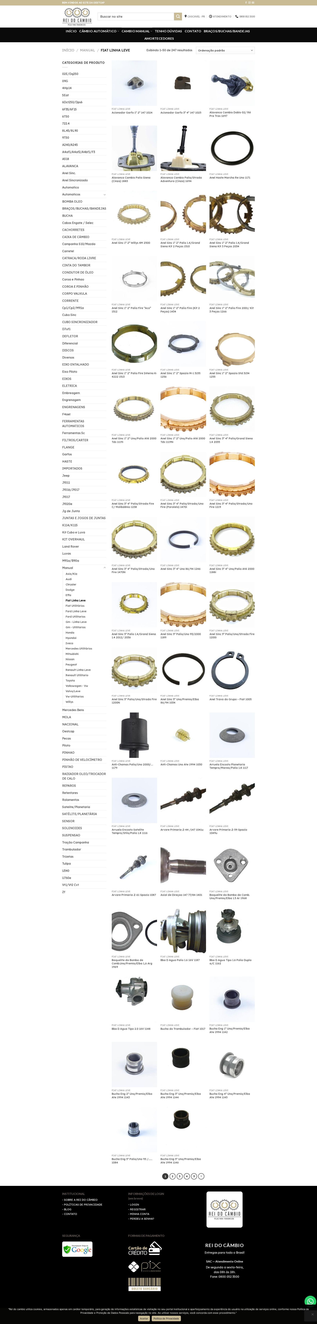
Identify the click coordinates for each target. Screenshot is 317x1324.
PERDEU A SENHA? (142, 1218)
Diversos (68, 357)
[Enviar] (178, 17)
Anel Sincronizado (75, 180)
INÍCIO (71, 31)
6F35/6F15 (69, 109)
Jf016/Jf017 (70, 490)
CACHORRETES (73, 230)
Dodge (70, 589)
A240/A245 (70, 145)
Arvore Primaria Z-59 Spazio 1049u (228, 831)
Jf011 (66, 482)
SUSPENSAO (71, 835)
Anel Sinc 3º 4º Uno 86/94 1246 (181, 569)
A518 (65, 159)
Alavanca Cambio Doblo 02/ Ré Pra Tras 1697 (230, 114)
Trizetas (67, 856)
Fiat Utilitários (75, 605)
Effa (68, 595)
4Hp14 (67, 88)
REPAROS (69, 785)
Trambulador (71, 849)
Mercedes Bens (73, 710)
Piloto (66, 745)
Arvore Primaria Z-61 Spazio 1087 (134, 895)
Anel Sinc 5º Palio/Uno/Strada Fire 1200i (231, 635)
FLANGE (68, 447)
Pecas (66, 738)
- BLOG (66, 1209)
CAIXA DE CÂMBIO (75, 237)
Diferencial (70, 343)
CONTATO (193, 31)
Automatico (70, 187)
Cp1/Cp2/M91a (73, 308)
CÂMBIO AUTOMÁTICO (97, 31)
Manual (87, 50)
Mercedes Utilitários (79, 648)
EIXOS (66, 379)
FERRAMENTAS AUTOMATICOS (73, 423)
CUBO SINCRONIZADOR (79, 322)
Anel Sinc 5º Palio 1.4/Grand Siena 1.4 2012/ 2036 (134, 635)
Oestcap (68, 731)
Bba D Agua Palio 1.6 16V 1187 (180, 960)
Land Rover (70, 546)
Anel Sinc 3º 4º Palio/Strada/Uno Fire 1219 (230, 505)
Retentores (70, 793)
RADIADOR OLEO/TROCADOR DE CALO (84, 776)
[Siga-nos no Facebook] (246, 2)
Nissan (70, 659)
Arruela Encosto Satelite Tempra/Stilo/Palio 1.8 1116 (129, 831)
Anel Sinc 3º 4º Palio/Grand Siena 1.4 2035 (231, 440)
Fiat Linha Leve (75, 600)
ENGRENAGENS (73, 407)
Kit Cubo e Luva (73, 532)
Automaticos (71, 194)
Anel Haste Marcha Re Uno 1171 (229, 177)
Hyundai (71, 638)
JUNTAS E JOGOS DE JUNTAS (84, 518)
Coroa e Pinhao (73, 279)
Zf (63, 892)
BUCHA (67, 215)
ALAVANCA (70, 166)
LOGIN (134, 1204)
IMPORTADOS (72, 468)
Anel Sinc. (69, 173)
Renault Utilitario (77, 675)
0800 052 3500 (228, 1276)
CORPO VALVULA (74, 293)
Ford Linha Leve (76, 611)
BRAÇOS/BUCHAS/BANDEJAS (227, 31)
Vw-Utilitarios (75, 696)
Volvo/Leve (73, 691)
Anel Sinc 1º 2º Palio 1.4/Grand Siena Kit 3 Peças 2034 (229, 244)
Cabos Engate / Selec (77, 223)
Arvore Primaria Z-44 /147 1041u (182, 829)
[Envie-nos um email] (253, 2)
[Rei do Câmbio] (77, 17)
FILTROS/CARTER (75, 440)
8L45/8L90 (70, 130)
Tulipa (66, 863)
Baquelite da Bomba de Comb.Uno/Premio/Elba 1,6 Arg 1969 (132, 963)
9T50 (65, 137)
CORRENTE (70, 301)
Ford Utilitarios (75, 616)
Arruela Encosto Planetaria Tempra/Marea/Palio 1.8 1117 (228, 766)
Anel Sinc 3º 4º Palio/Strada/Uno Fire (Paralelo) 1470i (182, 505)
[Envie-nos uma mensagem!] (310, 1301)
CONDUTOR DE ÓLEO (77, 272)
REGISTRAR (138, 1209)
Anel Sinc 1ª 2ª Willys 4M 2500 (131, 242)
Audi (69, 579)
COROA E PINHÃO (75, 286)
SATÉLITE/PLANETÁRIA (79, 814)
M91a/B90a (70, 560)
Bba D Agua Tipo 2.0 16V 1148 (131, 1028)
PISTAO (67, 767)
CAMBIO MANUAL (136, 31)
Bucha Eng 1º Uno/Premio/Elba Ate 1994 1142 (229, 1030)
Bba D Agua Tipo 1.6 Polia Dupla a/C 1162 (230, 961)
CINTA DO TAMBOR (76, 265)
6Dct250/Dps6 (72, 102)
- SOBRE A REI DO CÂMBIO (80, 1199)
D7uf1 (66, 329)
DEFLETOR (70, 336)
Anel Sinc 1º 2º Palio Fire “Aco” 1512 (131, 309)
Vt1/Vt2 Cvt (70, 885)
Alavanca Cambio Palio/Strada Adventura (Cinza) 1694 (181, 179)
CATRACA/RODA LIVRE (79, 258)
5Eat (65, 95)
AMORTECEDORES (159, 38)
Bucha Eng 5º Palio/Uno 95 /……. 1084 (132, 1160)
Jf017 (66, 497)
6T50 (65, 116)
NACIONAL (70, 724)
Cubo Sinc (69, 315)
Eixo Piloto (69, 371)
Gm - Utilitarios (75, 627)
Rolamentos (70, 800)
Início (68, 50)
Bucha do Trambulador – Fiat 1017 (183, 1028)
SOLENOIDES (72, 828)
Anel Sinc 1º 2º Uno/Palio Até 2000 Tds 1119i (134, 440)
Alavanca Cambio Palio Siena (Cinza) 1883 (131, 179)
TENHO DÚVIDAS (168, 31)
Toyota (70, 680)
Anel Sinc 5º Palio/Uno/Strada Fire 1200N (134, 701)
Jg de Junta (71, 511)
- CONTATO (69, 1214)
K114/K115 (70, 525)
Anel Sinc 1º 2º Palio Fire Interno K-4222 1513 (134, 375)
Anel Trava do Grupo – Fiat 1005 (230, 699)
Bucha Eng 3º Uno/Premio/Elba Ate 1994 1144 (181, 1095)
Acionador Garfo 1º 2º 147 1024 (132, 112)
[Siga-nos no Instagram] (249, 2)
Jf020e (67, 504)
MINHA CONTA (139, 1214)
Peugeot (71, 664)
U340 (65, 871)
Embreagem (71, 393)
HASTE (67, 461)
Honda (70, 632)
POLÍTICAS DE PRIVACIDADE (83, 1204)
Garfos (67, 454)
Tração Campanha (75, 842)
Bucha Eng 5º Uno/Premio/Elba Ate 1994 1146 (181, 1160)
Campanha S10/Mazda (78, 244)
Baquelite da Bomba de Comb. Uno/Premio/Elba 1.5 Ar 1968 (229, 896)
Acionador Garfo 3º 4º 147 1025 (181, 112)
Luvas (66, 553)
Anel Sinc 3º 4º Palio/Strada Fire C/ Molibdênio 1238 (133, 505)
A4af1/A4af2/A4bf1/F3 (78, 152)
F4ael (66, 414)
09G (65, 81)
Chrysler (71, 584)
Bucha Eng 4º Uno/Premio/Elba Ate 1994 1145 (229, 1095)
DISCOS (68, 350)
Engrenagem (71, 400)
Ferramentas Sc (73, 433)
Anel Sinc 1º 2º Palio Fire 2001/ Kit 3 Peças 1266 (231, 309)
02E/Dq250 (70, 74)
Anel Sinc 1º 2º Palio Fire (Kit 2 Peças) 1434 (180, 309)
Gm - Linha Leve (76, 622)
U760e (66, 878)
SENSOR (68, 821)
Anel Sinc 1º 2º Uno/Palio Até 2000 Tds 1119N (183, 440)
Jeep (66, 475)
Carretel (68, 251)
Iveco (69, 643)
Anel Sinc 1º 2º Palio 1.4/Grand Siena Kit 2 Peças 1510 (180, 244)
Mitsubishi (72, 654)
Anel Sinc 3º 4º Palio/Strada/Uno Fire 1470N (133, 570)
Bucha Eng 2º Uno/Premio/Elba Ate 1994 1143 (132, 1095)
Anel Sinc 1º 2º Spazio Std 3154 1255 (229, 375)
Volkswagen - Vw (77, 686)
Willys (69, 702)
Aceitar (144, 1318)
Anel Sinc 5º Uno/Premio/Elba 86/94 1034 (180, 701)
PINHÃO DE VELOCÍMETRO (82, 760)
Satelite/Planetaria (76, 807)
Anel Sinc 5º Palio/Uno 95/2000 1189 (181, 635)
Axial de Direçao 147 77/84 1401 (181, 895)
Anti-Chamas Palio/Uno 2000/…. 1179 (132, 766)
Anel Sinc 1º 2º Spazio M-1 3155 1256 (180, 375)
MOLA (66, 717)
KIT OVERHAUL (73, 539)
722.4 (66, 123)
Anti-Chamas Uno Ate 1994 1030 (181, 764)
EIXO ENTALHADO (75, 364)
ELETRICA (69, 386)
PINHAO (68, 752)
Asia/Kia (71, 573)
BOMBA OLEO (72, 201)
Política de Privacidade (166, 1318)
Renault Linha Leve (78, 670)
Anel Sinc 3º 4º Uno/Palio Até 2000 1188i (231, 570)
